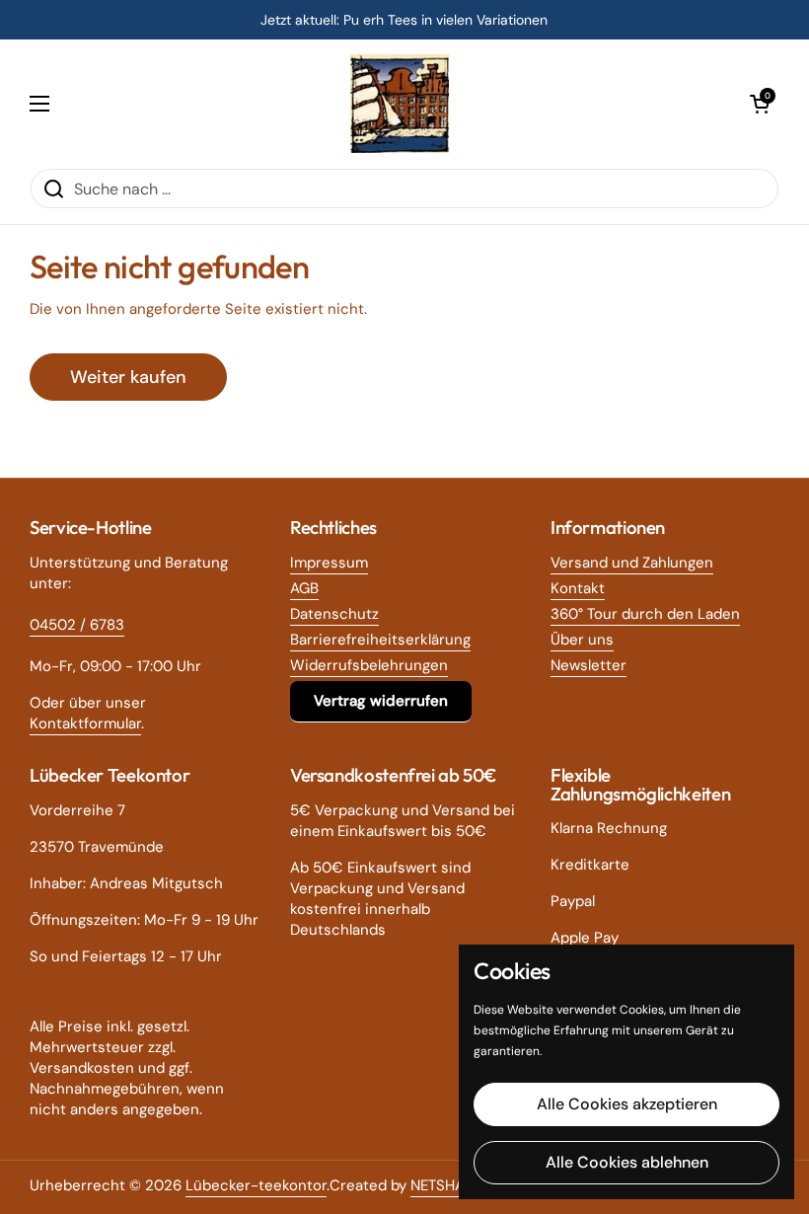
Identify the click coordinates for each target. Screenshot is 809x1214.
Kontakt (578, 588)
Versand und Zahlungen (632, 562)
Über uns (582, 639)
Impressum (329, 562)
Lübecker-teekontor (256, 1185)
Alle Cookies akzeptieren (627, 1104)
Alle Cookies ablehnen (627, 1162)
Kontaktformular (85, 723)
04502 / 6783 (77, 625)
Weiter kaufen (128, 377)
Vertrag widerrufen (381, 701)
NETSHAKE (445, 1185)
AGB (304, 588)
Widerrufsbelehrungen (369, 665)
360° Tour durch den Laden (645, 614)
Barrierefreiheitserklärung (380, 639)
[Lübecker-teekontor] (399, 103)
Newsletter (588, 665)
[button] (759, 103)
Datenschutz (334, 614)
